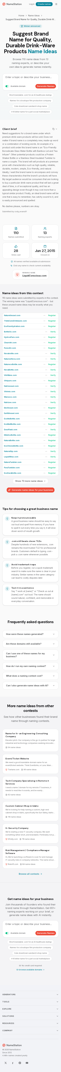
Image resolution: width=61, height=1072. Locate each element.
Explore (6, 1009)
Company (7, 1030)
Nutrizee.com (10, 402)
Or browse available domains (29, 970)
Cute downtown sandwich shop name (30, 106)
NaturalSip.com (10, 451)
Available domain (18, 86)
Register (52, 315)
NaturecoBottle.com (13, 364)
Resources (8, 1023)
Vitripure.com (10, 381)
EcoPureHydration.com (14, 326)
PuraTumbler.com (12, 468)
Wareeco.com (10, 397)
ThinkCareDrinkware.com (15, 321)
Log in (31, 4)
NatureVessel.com (12, 315)
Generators (9, 994)
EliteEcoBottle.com (12, 435)
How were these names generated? (24, 634)
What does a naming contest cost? (24, 676)
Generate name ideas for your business (32, 490)
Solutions (8, 1016)
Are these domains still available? (23, 644)
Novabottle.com (11, 353)
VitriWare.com (10, 375)
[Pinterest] (20, 1063)
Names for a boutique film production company (30, 100)
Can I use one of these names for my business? (25, 655)
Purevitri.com (10, 348)
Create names (44, 4)
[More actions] (44, 315)
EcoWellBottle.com (12, 424)
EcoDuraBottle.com (12, 473)
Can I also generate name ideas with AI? (27, 685)
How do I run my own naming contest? (26, 666)
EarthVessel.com (11, 413)
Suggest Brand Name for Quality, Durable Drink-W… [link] (31, 19)
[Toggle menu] (56, 4)
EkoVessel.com (11, 408)
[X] (5, 1063)
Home (21, 15)
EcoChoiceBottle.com (13, 446)
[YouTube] (27, 1063)
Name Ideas (34, 15)
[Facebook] (12, 1063)
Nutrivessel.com (11, 386)
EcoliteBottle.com (12, 419)
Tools (5, 1002)
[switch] (7, 86)
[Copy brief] (55, 129)
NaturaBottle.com (11, 440)
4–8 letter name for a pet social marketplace (30, 112)
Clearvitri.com (10, 342)
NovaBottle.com (11, 370)
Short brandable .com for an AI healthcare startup (30, 95)
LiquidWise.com (11, 457)
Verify (53, 332)
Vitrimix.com (9, 391)
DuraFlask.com (10, 429)
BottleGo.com (10, 332)
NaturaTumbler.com (12, 462)
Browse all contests (29, 874)
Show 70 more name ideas (29, 481)
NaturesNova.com (12, 359)
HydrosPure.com (11, 337)
